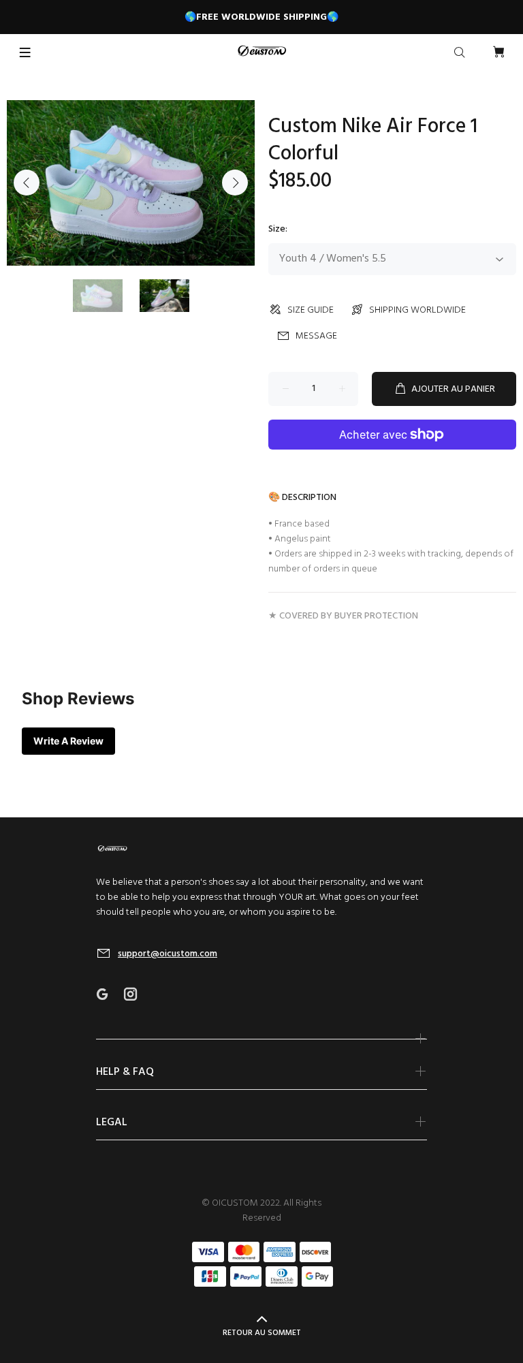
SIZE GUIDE (310, 310)
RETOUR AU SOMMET (262, 1333)
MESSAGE (316, 336)
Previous (26, 182)
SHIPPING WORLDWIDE (417, 310)
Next (235, 182)
